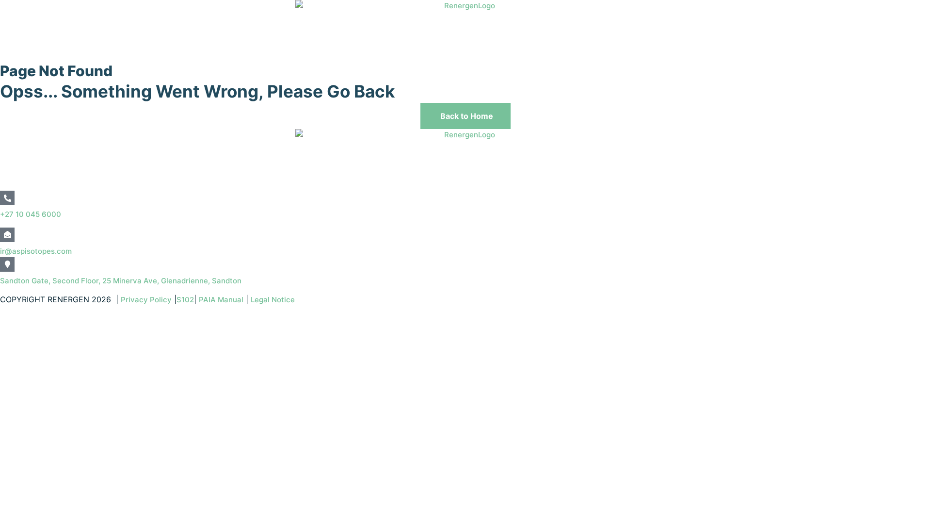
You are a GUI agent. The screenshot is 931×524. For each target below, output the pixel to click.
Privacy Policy (146, 299)
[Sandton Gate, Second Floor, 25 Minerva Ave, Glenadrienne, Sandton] (7, 264)
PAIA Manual (221, 299)
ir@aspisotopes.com (36, 251)
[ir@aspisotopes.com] (7, 235)
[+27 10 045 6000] (7, 198)
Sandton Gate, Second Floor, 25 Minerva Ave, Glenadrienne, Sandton (120, 280)
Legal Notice (274, 299)
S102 (185, 299)
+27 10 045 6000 (30, 214)
